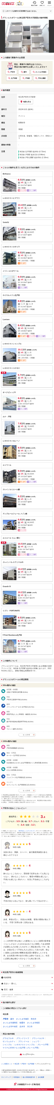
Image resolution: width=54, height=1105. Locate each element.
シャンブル (7, 1044)
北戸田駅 (14, 78)
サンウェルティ (9, 1041)
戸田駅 (27, 78)
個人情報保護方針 (29, 1077)
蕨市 (25, 72)
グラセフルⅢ (8, 1038)
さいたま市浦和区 (10, 1023)
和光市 (33, 1019)
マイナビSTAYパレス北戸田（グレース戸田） (21, 1048)
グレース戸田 (42, 1044)
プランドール (23, 1041)
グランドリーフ (22, 1038)
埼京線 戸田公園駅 (27, 157)
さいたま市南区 (40, 72)
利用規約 (17, 1077)
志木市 (22, 1026)
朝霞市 (22, 1023)
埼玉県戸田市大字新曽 (26, 97)
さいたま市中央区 (10, 1026)
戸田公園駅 (42, 78)
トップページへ (28, 1054)
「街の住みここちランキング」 (26, 830)
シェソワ (35, 1041)
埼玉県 (5, 1014)
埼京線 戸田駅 (25, 155)
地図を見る (27, 102)
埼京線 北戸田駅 (26, 152)
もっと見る (26, 965)
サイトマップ (6, 1077)
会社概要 (41, 1077)
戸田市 (12, 72)
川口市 (30, 1026)
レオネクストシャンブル (25, 1044)
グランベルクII (38, 1038)
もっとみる (26, 734)
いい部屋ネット (6, 1064)
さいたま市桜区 (33, 1023)
